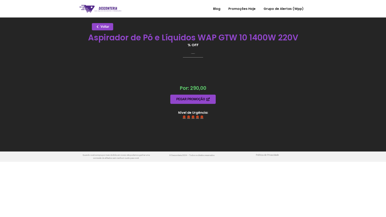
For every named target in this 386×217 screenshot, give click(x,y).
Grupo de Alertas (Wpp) (284, 8)
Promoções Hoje (242, 8)
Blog (216, 8)
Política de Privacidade (267, 155)
